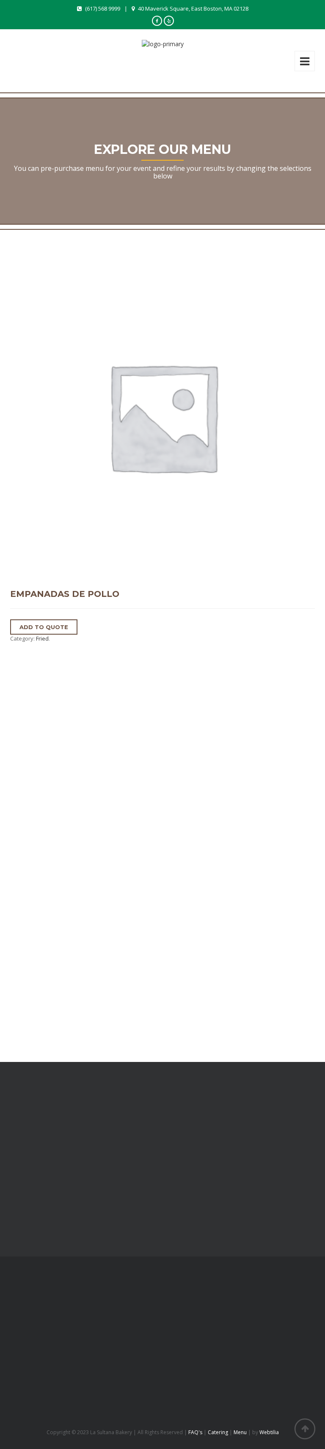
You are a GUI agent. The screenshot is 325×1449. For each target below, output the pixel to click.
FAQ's (195, 1432)
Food (17, 839)
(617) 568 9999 (102, 8)
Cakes (18, 826)
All (13, 775)
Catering (218, 1432)
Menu (240, 1432)
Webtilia (269, 1432)
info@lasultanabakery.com (55, 1402)
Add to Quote (43, 627)
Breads (20, 813)
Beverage (23, 801)
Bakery (19, 788)
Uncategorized (30, 864)
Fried (42, 638)
